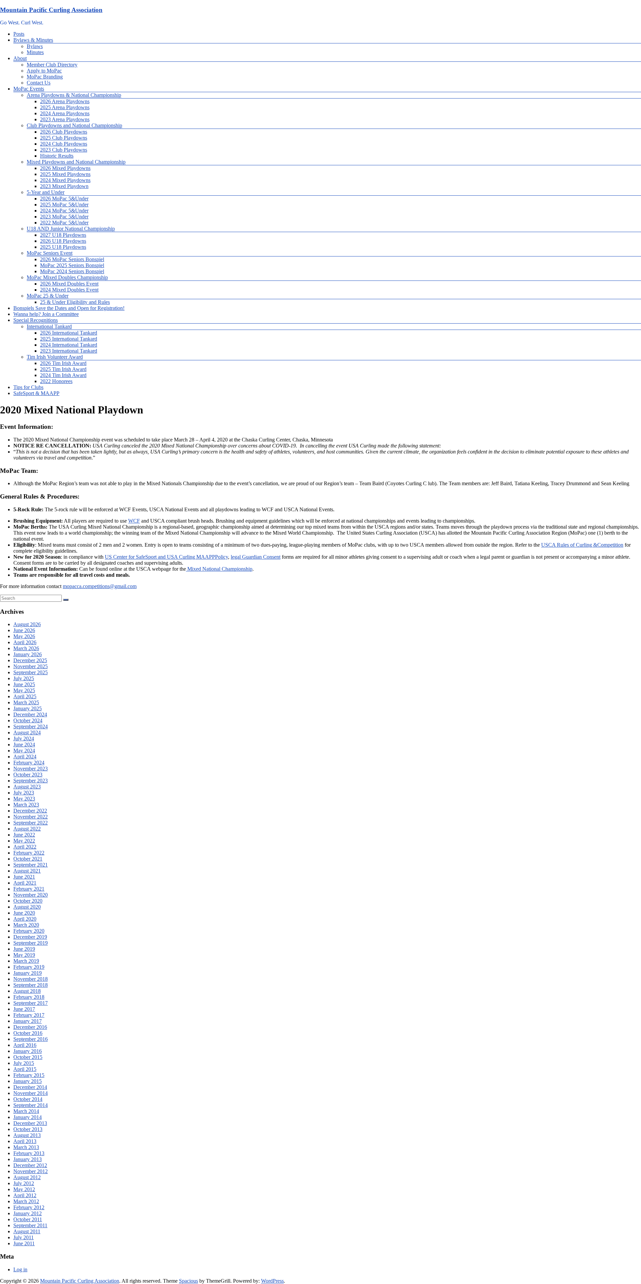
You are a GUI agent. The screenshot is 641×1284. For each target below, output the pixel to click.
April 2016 (24, 1045)
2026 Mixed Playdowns (65, 168)
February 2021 (28, 889)
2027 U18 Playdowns (63, 235)
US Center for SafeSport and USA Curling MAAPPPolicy (166, 557)
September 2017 (30, 1003)
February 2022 (28, 853)
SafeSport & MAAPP (36, 393)
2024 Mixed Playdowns (65, 180)
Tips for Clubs (28, 387)
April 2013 (24, 1141)
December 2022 (30, 810)
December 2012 (30, 1165)
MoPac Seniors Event (49, 253)
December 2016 (30, 1027)
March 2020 (26, 925)
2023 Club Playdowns (63, 150)
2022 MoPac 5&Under (64, 222)
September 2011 (30, 1225)
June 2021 (24, 877)
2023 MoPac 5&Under (64, 216)
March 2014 (26, 1111)
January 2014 (27, 1117)
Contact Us (38, 82)
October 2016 (27, 1033)
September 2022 (30, 823)
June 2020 (24, 913)
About (20, 58)
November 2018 (30, 979)
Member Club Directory (52, 64)
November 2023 (30, 768)
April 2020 (24, 919)
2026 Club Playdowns (63, 132)
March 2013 (26, 1147)
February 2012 (28, 1207)
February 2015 (28, 1075)
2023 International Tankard (68, 351)
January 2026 (27, 654)
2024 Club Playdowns (63, 144)
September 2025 (30, 672)
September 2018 (30, 985)
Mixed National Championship (219, 569)
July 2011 (23, 1237)
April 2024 (24, 756)
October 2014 (27, 1099)
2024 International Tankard (68, 345)
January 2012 (27, 1213)
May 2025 (24, 690)
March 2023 (26, 804)
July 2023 (23, 792)
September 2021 (30, 865)
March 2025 (26, 702)
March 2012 (26, 1201)
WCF (134, 521)
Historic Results (56, 156)
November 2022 (30, 816)
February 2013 (28, 1153)
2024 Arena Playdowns (64, 113)
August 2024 (27, 732)
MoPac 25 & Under (47, 296)
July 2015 (23, 1063)
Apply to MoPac (44, 70)
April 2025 (24, 696)
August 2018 (27, 991)
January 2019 (27, 973)
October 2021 (27, 859)
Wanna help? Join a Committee (46, 314)
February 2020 (28, 931)
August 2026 (27, 624)
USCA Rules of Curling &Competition (582, 545)
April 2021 (24, 883)
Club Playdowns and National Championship (74, 125)
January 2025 (27, 708)
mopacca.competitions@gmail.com (100, 586)
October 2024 (27, 720)
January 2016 (27, 1051)
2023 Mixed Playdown (64, 186)
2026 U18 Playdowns (63, 241)
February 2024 (28, 762)
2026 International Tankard (68, 333)
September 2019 (30, 943)
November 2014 (30, 1093)
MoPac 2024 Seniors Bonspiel (72, 271)
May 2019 (24, 955)
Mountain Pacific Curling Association (51, 9)
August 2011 (26, 1231)
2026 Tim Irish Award (63, 363)
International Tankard (49, 326)
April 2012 (24, 1195)
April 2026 (24, 642)
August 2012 (27, 1177)
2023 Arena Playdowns (64, 119)
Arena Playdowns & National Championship (74, 95)
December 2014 (30, 1087)
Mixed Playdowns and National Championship (76, 162)
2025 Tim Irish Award (63, 369)
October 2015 (27, 1057)
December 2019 (30, 937)
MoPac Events (28, 88)
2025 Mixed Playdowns (65, 174)
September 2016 (30, 1039)
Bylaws (35, 46)
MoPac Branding (45, 76)
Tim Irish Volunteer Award (55, 357)
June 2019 (24, 949)
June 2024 (24, 744)
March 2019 (26, 961)
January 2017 (27, 1021)
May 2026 (24, 636)
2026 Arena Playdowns (64, 101)
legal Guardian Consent (255, 557)
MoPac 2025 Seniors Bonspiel (72, 265)
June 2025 (24, 684)
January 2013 (27, 1159)
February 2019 (28, 967)
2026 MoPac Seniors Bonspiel (72, 259)
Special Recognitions (35, 320)
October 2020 (27, 901)
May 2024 (24, 750)
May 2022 (24, 841)
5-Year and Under (45, 192)
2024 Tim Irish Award (63, 375)
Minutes (35, 52)
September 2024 (30, 726)
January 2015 (27, 1081)
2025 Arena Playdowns (64, 107)
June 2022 (24, 835)
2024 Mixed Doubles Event (69, 290)
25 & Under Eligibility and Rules (75, 302)
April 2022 (24, 847)
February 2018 (28, 997)
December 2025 (30, 660)
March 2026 (26, 648)
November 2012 (30, 1171)
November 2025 (30, 666)
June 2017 (24, 1009)
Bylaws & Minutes (33, 40)
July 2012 (23, 1183)
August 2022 (27, 829)
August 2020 (27, 907)
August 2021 (27, 871)
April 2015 (24, 1069)
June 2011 (24, 1243)
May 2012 (24, 1189)
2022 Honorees (56, 381)
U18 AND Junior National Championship (71, 228)
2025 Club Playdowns (63, 138)
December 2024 (30, 714)
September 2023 (30, 780)
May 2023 (24, 798)
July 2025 (23, 678)
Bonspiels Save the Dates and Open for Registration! (69, 308)
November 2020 (30, 895)
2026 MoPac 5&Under (64, 198)
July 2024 (23, 738)
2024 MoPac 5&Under (64, 210)
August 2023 (27, 786)
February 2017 (28, 1015)
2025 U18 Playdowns (63, 247)
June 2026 (24, 630)
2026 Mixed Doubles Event (69, 284)
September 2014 (30, 1105)
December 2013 (30, 1123)
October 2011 (27, 1219)
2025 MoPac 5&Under (64, 204)
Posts (18, 34)
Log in (20, 1269)
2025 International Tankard (68, 339)
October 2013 (27, 1129)
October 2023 (27, 774)
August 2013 (27, 1135)
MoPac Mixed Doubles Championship (67, 277)
